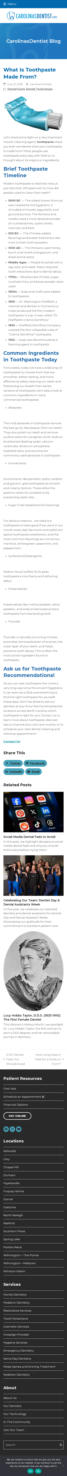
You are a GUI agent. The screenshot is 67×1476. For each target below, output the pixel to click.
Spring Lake (11, 1239)
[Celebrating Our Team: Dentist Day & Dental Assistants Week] (33, 875)
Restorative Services (17, 1310)
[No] (63, 1465)
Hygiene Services (15, 1342)
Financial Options (15, 1104)
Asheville (9, 1151)
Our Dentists (12, 1406)
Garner (8, 1199)
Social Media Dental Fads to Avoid (29, 837)
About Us (10, 1398)
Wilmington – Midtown (19, 1263)
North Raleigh (13, 1215)
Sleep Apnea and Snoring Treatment (29, 1366)
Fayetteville (11, 1183)
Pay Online (17, 1116)
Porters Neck (12, 1247)
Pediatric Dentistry (16, 1302)
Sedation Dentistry (16, 1374)
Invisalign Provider (16, 1334)
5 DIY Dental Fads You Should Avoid (14, 1059)
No (38, 1471)
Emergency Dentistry (18, 1350)
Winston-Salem (14, 1271)
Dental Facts (16, 89)
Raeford (9, 1223)
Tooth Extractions (15, 1318)
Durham (9, 1175)
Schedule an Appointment (22, 1096)
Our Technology (14, 1414)
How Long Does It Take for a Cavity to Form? (46, 1059)
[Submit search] (61, 1445)
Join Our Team (13, 1430)
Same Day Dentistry (17, 1358)
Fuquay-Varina (13, 1191)
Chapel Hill (11, 1167)
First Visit (9, 1088)
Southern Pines (14, 1231)
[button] (9, 4)
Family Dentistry (15, 1294)
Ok (30, 1471)
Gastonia (9, 1207)
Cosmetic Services (16, 1326)
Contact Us (11, 741)
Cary (6, 1159)
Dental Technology (39, 89)
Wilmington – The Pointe (21, 1255)
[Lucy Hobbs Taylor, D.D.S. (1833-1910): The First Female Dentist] (33, 971)
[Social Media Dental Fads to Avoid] (33, 811)
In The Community (16, 1422)
